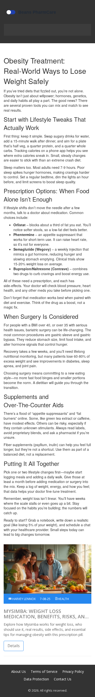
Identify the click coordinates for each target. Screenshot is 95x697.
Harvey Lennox (23, 599)
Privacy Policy (73, 671)
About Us (18, 671)
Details (14, 645)
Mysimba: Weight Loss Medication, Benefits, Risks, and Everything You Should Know (46, 614)
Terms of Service (44, 671)
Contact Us (62, 679)
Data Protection (36, 679)
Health (63, 599)
